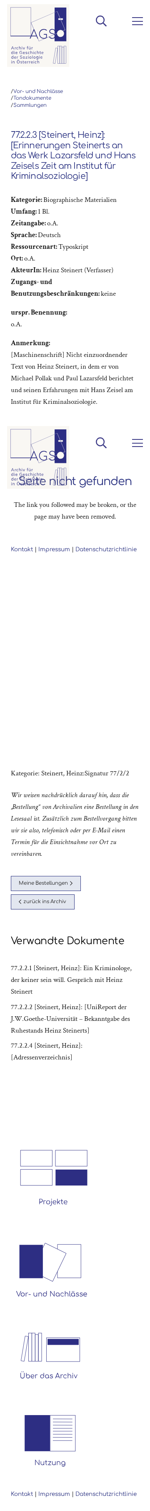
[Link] (38, 35)
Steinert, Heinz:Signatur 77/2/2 (85, 773)
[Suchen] (101, 21)
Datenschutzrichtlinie (106, 1494)
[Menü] (136, 21)
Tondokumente (32, 98)
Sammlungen (30, 105)
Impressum (54, 1494)
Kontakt (22, 1494)
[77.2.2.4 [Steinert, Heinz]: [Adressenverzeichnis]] (75, 1051)
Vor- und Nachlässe (38, 91)
